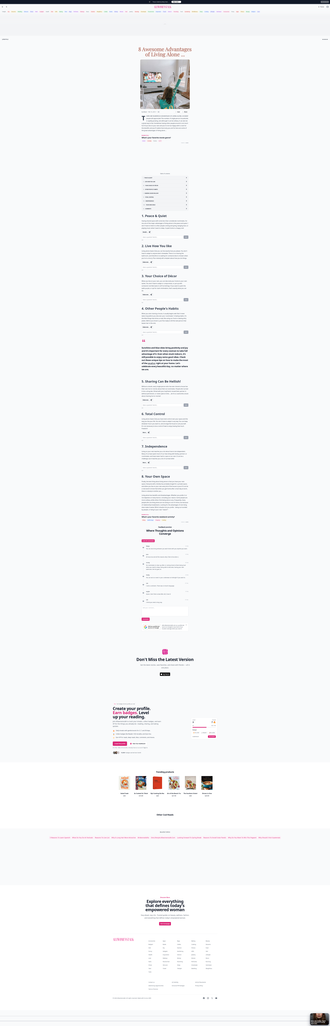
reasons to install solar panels (214, 838)
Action (143, 141)
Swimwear (218, 11)
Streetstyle (143, 11)
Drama (155, 141)
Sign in (145, 747)
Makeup (82, 11)
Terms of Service (153, 989)
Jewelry (131, 11)
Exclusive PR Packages (178, 985)
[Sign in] (327, 7)
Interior (170, 11)
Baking (61, 11)
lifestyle (5, 39)
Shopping (157, 520)
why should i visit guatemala (269, 838)
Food (181, 11)
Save (178, 112)
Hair (126, 11)
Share (185, 112)
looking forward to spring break (189, 838)
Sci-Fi (160, 141)
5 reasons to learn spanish (60, 838)
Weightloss (99, 11)
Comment (146, 619)
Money (116, 11)
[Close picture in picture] (311, 1015)
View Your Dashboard (139, 743)
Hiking (143, 520)
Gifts (56, 11)
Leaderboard (195, 736)
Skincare (26, 11)
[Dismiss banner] (186, 625)
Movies (121, 11)
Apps (237, 11)
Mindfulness (195, 11)
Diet (52, 11)
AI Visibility (175, 982)
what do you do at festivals (82, 838)
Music (87, 11)
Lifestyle (212, 11)
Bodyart (253, 11)
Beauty (247, 11)
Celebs (105, 11)
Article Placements (200, 982)
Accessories (226, 11)
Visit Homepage (165, 923)
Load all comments (148, 541)
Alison (145, 112)
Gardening (187, 11)
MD (158, 112)
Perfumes (76, 11)
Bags (70, 11)
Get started (212, 736)
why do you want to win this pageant (242, 838)
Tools (149, 972)
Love (258, 11)
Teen (66, 11)
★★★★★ (325, 39)
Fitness (242, 11)
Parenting (176, 11)
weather (152, 363)
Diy (8, 11)
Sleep (201, 11)
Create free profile (119, 743)
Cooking (206, 11)
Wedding (20, 11)
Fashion (93, 11)
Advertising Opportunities (156, 985)
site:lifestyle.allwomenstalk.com (163, 838)
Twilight (4, 11)
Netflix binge (150, 520)
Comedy (149, 141)
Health (47, 11)
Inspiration (158, 11)
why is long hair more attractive (124, 838)
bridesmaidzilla (143, 838)
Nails (36, 11)
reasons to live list (102, 838)
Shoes (31, 11)
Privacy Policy (199, 985)
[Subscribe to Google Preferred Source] (152, 627)
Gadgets (42, 11)
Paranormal (151, 11)
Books (110, 11)
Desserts (13, 11)
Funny (232, 11)
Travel (164, 11)
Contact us (151, 982)
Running (137, 11)
